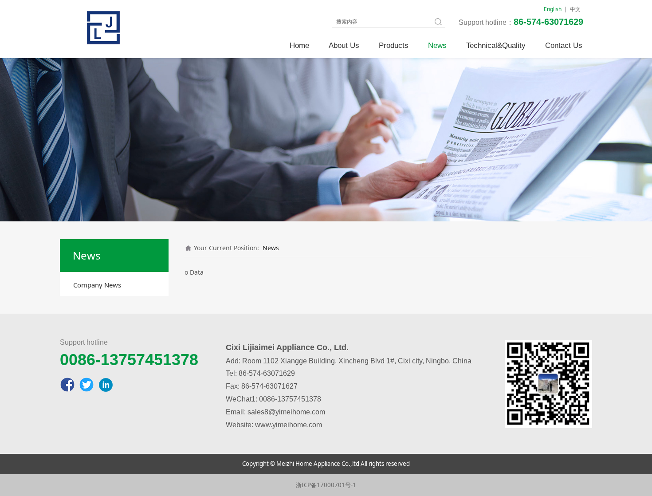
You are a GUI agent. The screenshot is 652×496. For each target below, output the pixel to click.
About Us (344, 45)
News (437, 45)
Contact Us (563, 45)
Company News (97, 284)
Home (299, 45)
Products (393, 45)
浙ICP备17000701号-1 (326, 485)
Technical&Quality (496, 45)
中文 (575, 9)
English (553, 9)
